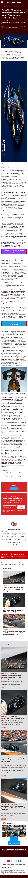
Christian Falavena (8, 26)
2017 (19, 297)
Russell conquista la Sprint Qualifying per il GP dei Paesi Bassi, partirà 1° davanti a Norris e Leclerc (14, 632)
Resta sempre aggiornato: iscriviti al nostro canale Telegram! (14, 323)
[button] (5, 828)
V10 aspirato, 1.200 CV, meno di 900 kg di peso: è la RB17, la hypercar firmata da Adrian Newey (13, 556)
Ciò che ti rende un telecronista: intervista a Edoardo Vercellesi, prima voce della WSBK (12, 563)
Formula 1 (10, 6)
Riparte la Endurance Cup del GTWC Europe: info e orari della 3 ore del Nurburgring (13, 589)
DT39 (12, 362)
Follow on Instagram (14, 843)
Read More (3, 687)
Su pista (16, 6)
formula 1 (11, 476)
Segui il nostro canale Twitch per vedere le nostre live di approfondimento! (14, 251)
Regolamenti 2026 (18, 476)
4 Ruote (3, 6)
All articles (14, 544)
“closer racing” (14, 444)
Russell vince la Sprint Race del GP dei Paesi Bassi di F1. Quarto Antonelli (14, 611)
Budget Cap (4, 419)
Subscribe (21, 507)
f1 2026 (6, 476)
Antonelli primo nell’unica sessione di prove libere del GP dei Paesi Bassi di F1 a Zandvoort (13, 807)
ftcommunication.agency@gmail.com (16, 864)
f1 (3, 476)
